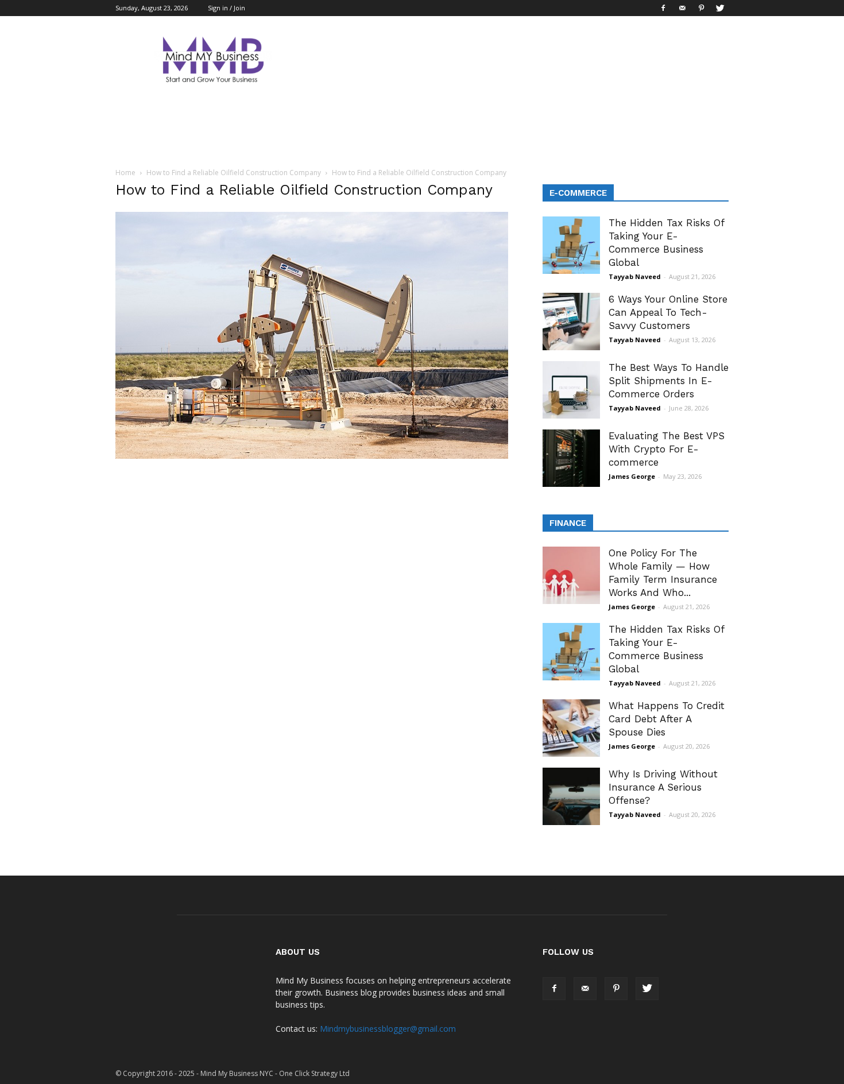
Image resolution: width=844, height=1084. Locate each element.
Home (125, 172)
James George (632, 476)
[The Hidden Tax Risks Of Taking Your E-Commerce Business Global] (571, 245)
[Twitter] (720, 8)
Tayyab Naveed (635, 276)
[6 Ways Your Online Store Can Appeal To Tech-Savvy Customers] (571, 321)
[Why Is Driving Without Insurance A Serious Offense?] (571, 796)
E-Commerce (578, 193)
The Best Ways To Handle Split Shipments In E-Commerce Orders (669, 381)
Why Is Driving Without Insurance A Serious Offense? (663, 787)
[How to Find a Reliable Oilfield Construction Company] (311, 455)
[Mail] (682, 8)
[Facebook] (663, 8)
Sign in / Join (226, 7)
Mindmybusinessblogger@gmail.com (388, 1028)
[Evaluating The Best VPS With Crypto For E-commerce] (571, 458)
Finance (567, 523)
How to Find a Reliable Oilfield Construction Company (233, 172)
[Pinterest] (701, 8)
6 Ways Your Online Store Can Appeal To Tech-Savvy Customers (668, 312)
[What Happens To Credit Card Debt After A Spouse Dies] (571, 728)
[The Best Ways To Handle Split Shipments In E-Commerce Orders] (571, 390)
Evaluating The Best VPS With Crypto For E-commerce (667, 449)
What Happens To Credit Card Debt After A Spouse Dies (667, 719)
